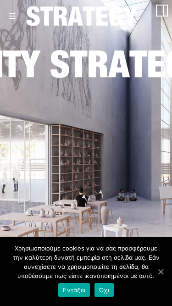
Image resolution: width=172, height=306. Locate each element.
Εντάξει (74, 290)
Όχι (104, 290)
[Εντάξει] (160, 271)
